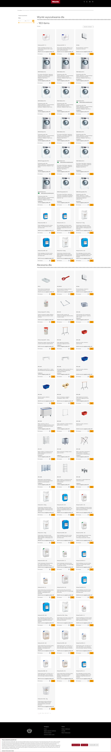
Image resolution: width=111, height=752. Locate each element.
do (25, 20)
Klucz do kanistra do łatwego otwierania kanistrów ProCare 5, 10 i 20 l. (64, 290)
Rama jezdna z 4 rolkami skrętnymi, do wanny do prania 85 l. (83, 480)
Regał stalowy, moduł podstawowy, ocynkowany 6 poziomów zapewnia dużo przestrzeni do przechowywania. (45, 480)
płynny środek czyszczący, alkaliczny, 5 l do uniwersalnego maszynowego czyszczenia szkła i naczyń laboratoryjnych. (64, 49)
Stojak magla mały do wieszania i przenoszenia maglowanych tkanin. (63, 343)
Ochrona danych (8, 750)
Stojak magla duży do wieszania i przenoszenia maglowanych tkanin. (82, 398)
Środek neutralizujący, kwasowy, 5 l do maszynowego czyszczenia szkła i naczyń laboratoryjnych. (45, 49)
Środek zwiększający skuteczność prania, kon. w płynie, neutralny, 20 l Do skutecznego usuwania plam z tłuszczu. (45, 564)
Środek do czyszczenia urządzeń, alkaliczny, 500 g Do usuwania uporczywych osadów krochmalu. (45, 315)
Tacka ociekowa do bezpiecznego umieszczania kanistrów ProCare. (44, 290)
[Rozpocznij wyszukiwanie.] (84, 1)
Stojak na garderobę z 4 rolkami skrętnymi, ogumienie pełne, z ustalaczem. (65, 424)
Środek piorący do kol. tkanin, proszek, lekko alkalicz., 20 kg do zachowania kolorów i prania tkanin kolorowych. (65, 619)
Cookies (12, 750)
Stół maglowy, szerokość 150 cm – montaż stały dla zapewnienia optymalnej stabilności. (46, 370)
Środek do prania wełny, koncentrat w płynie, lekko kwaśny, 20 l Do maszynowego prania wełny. (65, 591)
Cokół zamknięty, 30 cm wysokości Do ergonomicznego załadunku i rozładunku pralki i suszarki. (83, 315)
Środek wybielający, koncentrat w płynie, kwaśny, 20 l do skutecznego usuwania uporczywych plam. (45, 254)
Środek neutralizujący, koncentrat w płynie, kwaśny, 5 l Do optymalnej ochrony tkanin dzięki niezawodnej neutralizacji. (84, 619)
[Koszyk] (92, 2)
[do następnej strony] (50, 713)
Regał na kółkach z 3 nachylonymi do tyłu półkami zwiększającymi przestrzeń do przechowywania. (64, 480)
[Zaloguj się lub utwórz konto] (86, 2)
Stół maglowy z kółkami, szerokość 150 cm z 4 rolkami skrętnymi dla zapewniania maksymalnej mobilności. (65, 370)
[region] (55, 745)
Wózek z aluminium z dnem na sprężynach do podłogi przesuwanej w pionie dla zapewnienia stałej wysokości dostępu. (46, 425)
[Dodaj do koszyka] (53, 54)
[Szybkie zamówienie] (89, 2)
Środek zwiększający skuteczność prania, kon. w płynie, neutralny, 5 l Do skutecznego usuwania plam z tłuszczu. (65, 564)
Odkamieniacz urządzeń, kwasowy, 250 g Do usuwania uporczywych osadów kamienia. (46, 343)
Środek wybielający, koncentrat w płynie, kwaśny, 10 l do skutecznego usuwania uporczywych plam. (83, 591)
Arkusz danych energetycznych (85, 102)
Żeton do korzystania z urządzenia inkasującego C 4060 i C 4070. (63, 398)
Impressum (3, 750)
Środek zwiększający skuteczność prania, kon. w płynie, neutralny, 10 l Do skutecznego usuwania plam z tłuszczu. (83, 536)
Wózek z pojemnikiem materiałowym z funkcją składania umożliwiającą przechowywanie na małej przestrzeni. (83, 452)
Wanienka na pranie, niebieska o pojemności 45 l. (82, 370)
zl (18, 20)
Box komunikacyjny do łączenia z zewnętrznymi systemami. (82, 48)
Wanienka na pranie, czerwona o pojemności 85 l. (82, 424)
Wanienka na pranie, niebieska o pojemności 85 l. (44, 398)
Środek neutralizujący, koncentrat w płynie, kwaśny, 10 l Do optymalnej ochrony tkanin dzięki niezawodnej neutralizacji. (84, 508)
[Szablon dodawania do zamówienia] (50, 54)
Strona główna (20, 10)
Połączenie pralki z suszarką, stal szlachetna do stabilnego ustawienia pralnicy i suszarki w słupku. (65, 315)
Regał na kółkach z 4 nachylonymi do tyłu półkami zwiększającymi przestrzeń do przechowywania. (45, 452)
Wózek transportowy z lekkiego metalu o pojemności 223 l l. (64, 452)
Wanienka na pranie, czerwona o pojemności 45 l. (82, 343)
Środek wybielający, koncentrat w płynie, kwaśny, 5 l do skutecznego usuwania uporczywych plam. (45, 226)
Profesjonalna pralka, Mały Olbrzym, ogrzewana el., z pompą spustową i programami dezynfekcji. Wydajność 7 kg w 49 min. (46, 165)
